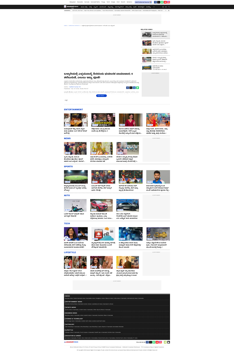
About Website (74, 347)
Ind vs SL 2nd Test (77, 10)
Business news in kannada (72, 315)
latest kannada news (79, 298)
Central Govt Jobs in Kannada (124, 338)
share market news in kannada (88, 315)
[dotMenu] (154, 6)
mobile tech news (86, 321)
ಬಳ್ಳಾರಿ (66, 100)
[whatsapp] (162, 2)
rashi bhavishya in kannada (72, 326)
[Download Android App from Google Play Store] (165, 342)
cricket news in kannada (85, 309)
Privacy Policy (97, 347)
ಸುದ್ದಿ (90, 7)
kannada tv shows (108, 304)
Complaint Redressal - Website (118, 347)
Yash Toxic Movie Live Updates (92, 10)
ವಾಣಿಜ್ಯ (148, 7)
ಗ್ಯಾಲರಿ (96, 7)
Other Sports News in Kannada (101, 309)
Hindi (118, 2)
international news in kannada (135, 298)
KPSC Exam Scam (136, 10)
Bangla (113, 2)
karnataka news (90, 298)
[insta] (168, 2)
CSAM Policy (105, 347)
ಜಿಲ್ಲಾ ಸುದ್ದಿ (129, 7)
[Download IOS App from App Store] (168, 342)
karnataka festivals (118, 326)
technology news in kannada (72, 321)
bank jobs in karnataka (91, 338)
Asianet (71, 342)
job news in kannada (70, 338)
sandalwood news (97, 304)
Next (168, 11)
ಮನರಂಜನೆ (102, 7)
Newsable (80, 2)
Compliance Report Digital (150, 347)
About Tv (81, 347)
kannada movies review (84, 304)
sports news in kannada (71, 309)
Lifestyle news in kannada (72, 332)
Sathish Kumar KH (75, 87)
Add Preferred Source (142, 2)
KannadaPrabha (95, 2)
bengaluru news (100, 298)
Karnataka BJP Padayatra (150, 10)
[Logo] (72, 7)
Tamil (108, 2)
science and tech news (98, 321)
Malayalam (73, 2)
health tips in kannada (101, 332)
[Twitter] (158, 2)
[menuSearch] (169, 7)
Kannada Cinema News (71, 304)
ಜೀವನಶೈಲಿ (141, 7)
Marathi (123, 2)
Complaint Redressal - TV (135, 347)
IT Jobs (135, 338)
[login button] (163, 7)
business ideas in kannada (105, 315)
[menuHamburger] (166, 7)
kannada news (69, 298)
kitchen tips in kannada (114, 332)
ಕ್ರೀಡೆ (134, 7)
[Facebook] (155, 2)
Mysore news (109, 298)
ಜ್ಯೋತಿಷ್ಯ (110, 7)
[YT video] (165, 2)
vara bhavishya (93, 326)
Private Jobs (80, 338)
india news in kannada (120, 298)
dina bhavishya (84, 326)
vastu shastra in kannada (105, 326)
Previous (166, 11)
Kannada (86, 2)
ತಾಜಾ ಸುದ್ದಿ (84, 7)
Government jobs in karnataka (106, 338)
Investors (161, 347)
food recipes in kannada (87, 332)
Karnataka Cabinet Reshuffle (122, 10)
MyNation (129, 2)
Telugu (103, 2)
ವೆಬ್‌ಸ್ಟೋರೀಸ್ (119, 7)
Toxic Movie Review (107, 10)
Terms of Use (89, 347)
